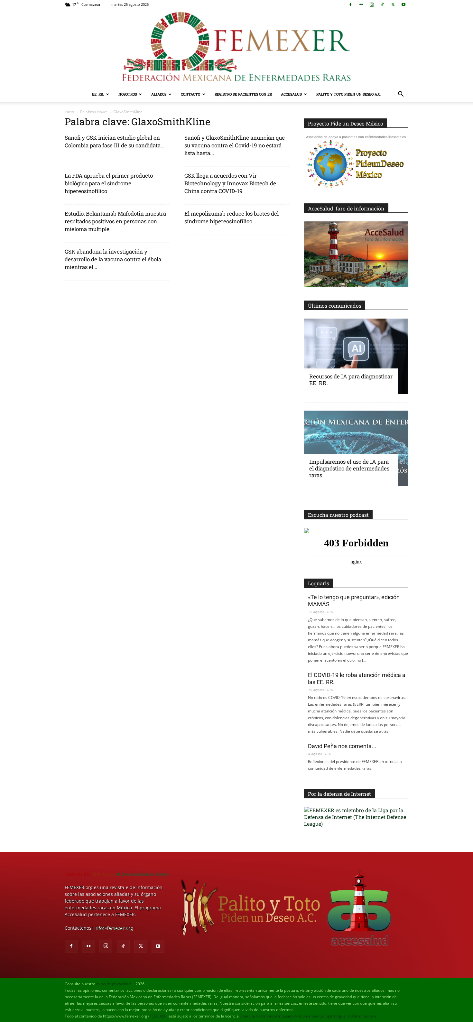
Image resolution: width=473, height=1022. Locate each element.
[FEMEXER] (236, 48)
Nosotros (127, 94)
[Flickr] (361, 4)
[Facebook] (350, 4)
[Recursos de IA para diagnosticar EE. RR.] (356, 356)
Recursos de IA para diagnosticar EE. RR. (351, 380)
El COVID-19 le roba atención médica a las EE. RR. (356, 678)
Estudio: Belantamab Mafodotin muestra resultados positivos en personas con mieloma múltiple (115, 221)
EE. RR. (98, 94)
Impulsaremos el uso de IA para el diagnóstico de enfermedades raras (349, 468)
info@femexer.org (113, 928)
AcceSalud (291, 94)
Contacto (190, 94)
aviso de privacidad (113, 984)
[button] (400, 95)
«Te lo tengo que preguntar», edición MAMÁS (354, 601)
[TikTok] (382, 4)
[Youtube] (403, 4)
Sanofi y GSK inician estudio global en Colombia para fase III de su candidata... (114, 141)
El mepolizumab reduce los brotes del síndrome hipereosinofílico (231, 217)
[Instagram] (371, 4)
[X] (393, 4)
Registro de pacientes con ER (243, 94)
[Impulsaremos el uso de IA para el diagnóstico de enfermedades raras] (356, 448)
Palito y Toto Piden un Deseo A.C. (348, 94)
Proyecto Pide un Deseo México (345, 123)
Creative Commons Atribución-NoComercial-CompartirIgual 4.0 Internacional (308, 1016)
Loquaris (318, 583)
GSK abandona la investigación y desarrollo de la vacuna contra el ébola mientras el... (113, 259)
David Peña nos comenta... (342, 746)
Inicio (69, 112)
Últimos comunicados (334, 305)
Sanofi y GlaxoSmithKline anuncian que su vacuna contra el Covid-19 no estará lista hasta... (234, 145)
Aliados (158, 94)
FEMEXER (158, 1016)
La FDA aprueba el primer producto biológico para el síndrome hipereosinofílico (109, 183)
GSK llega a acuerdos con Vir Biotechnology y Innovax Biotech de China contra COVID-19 (230, 183)
